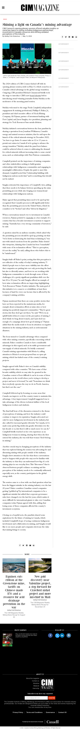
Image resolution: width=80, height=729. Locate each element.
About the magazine (32, 678)
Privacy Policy (18, 712)
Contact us (35, 681)
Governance (50, 712)
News (5, 19)
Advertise (36, 683)
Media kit (36, 686)
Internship (36, 688)
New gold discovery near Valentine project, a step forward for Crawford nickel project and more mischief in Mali (40, 587)
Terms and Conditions (34, 712)
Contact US (62, 712)
